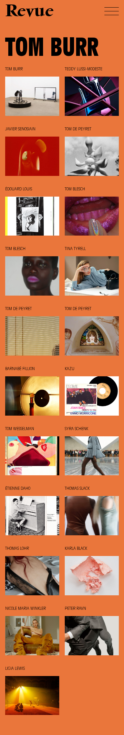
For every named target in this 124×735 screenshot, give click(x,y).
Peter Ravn (75, 608)
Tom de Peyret (78, 129)
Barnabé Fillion (20, 369)
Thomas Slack (77, 488)
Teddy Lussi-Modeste (83, 69)
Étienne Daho (17, 488)
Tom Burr (14, 69)
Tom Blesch (75, 189)
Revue (29, 12)
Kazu (69, 369)
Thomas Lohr (17, 548)
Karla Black (76, 548)
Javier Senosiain (20, 129)
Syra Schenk (76, 429)
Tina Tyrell (75, 249)
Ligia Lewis (15, 668)
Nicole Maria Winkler (25, 608)
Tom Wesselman (19, 429)
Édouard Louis (18, 189)
